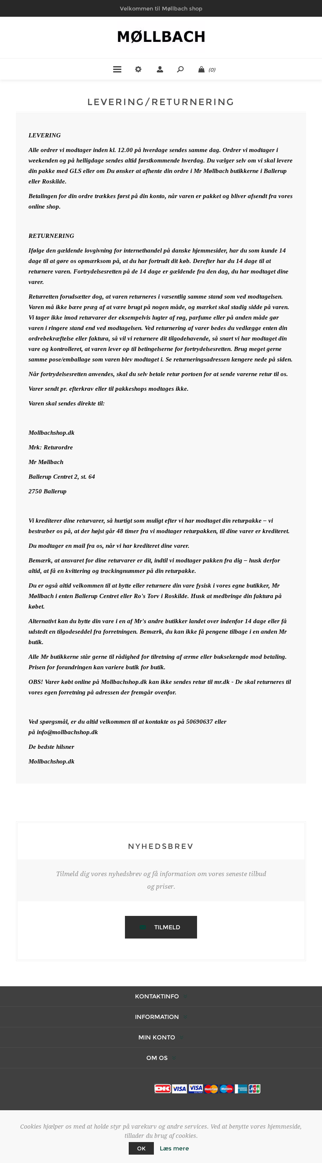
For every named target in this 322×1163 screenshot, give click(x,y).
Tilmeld (167, 927)
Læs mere (174, 1148)
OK (141, 1148)
